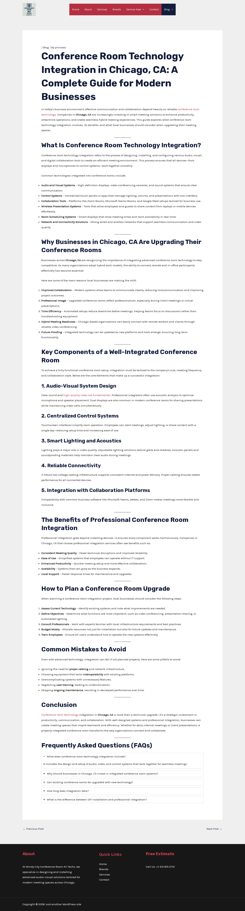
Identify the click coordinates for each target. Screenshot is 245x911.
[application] (142, 9)
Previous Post (33, 828)
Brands (116, 9)
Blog (167, 9)
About (88, 9)
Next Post (214, 828)
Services (102, 9)
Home (75, 9)
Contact (154, 9)
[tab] (122, 761)
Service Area (133, 9)
